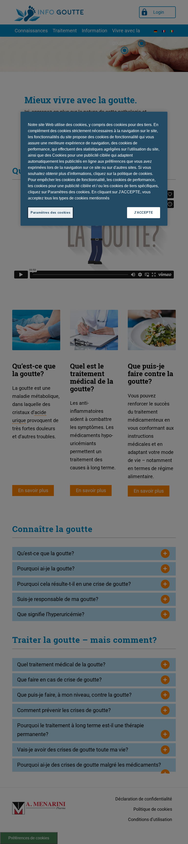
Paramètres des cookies (50, 212)
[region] (94, 169)
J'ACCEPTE (143, 212)
